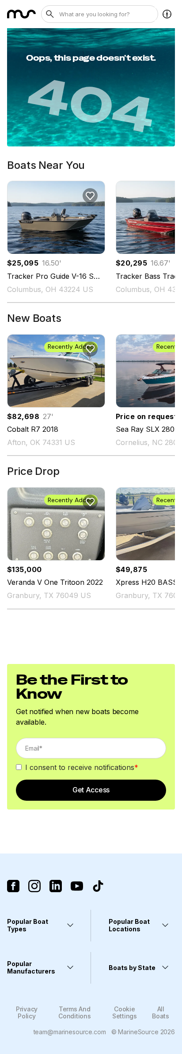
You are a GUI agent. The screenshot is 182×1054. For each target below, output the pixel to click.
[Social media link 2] (34, 886)
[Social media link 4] (77, 886)
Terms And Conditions (74, 1012)
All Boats (160, 1012)
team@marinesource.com (70, 1032)
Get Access (91, 789)
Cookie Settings (124, 1012)
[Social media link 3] (55, 886)
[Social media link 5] (98, 886)
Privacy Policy (27, 1012)
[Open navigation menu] (167, 14)
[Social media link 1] (13, 886)
